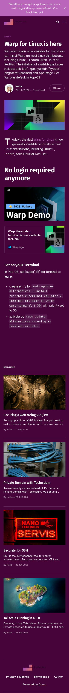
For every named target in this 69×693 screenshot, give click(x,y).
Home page (41, 676)
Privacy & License (17, 676)
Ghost (42, 684)
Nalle (18, 86)
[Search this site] (58, 22)
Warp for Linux (44, 139)
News (7, 36)
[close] (65, 8)
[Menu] (64, 22)
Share (57, 88)
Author (58, 676)
